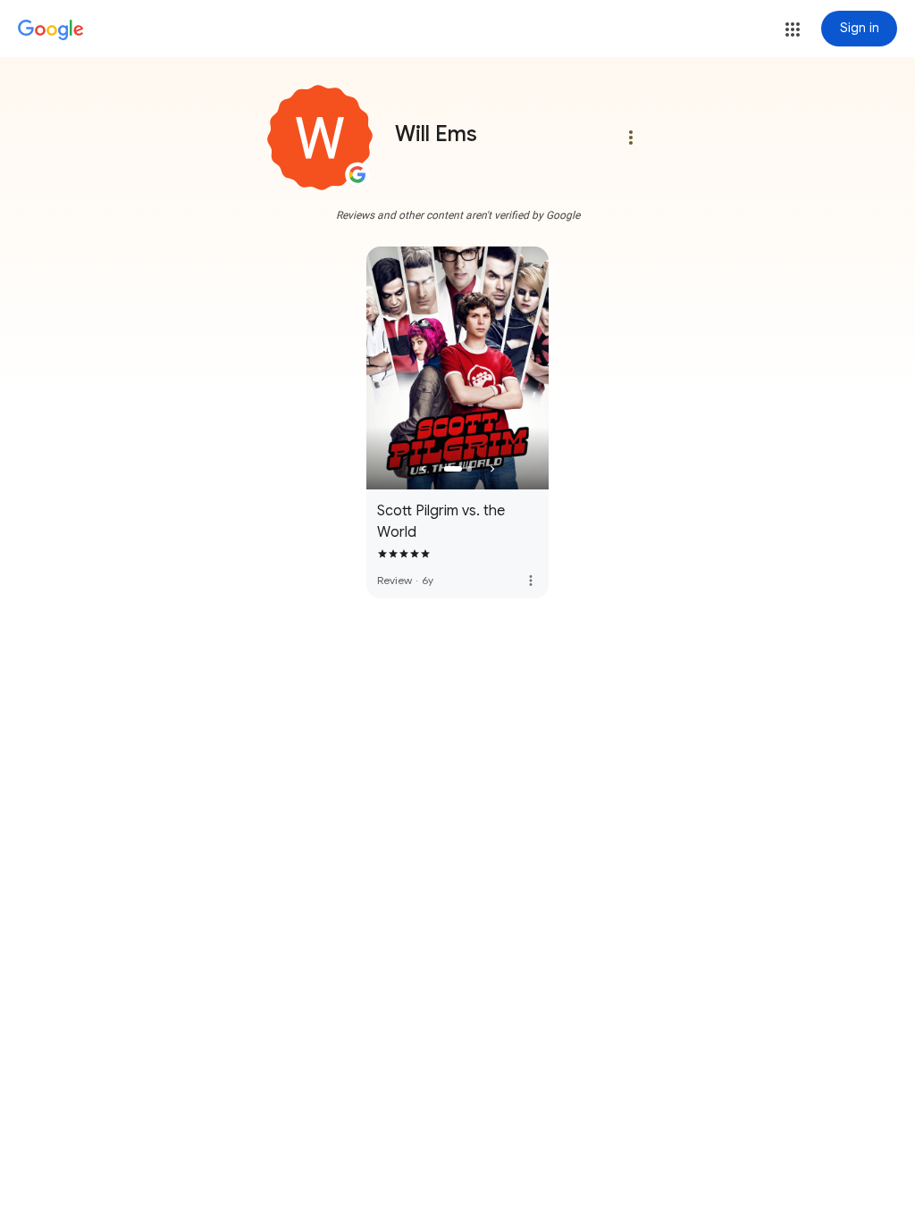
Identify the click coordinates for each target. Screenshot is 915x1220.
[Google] (51, 30)
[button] (792, 29)
